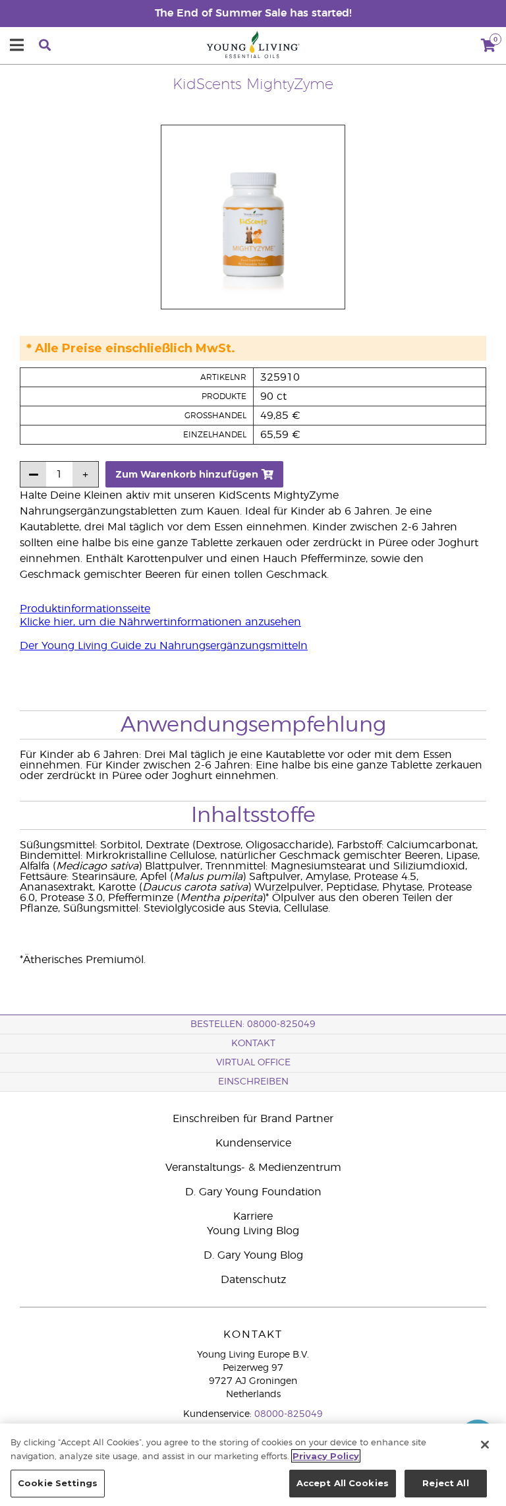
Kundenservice (253, 1143)
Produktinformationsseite (85, 609)
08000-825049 (288, 1414)
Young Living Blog (253, 1231)
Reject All (445, 1483)
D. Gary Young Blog (253, 1255)
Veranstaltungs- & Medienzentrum (253, 1167)
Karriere (253, 1216)
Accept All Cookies (342, 1483)
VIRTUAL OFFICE (253, 1062)
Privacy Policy (326, 1456)
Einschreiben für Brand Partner (253, 1119)
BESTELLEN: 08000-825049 (253, 1024)
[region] (253, 1465)
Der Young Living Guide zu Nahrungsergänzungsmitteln (164, 646)
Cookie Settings (58, 1483)
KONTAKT (253, 1043)
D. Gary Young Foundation (253, 1192)
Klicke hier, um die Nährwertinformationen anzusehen (160, 622)
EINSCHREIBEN (253, 1081)
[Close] (484, 1444)
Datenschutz (253, 1279)
